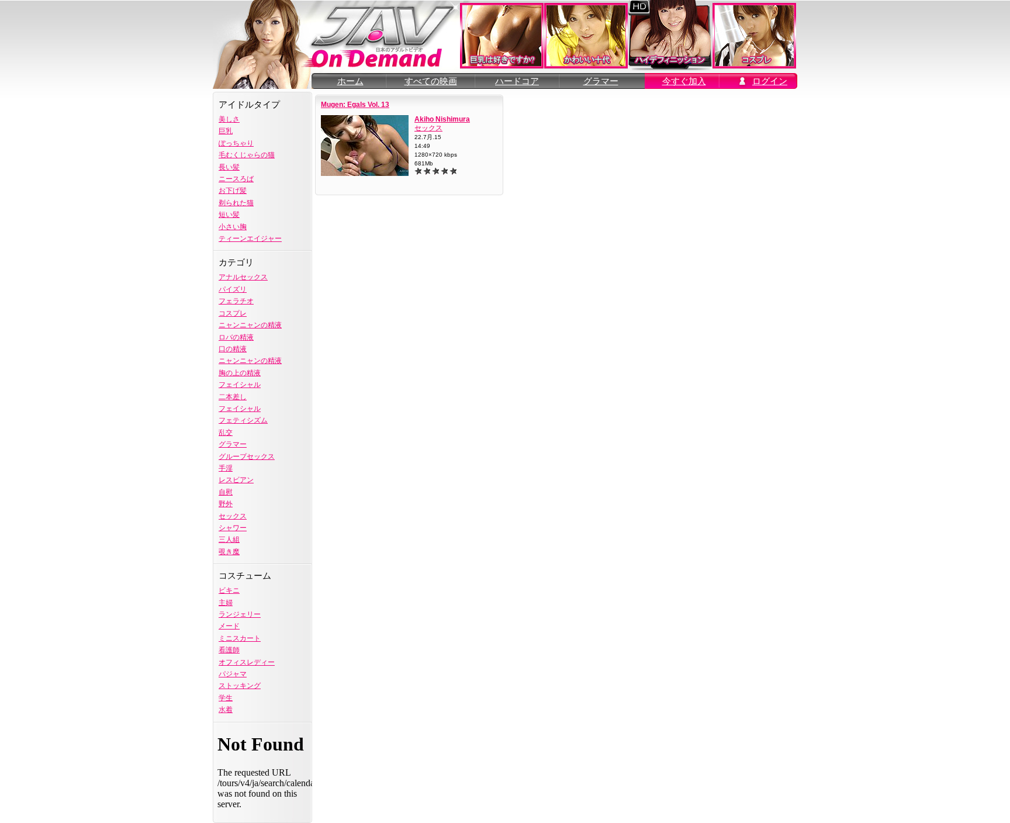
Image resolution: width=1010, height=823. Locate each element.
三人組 (229, 539)
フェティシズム (243, 420)
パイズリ (233, 289)
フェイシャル (240, 385)
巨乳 (226, 131)
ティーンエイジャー (250, 238)
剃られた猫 (236, 203)
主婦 (226, 603)
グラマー (600, 81)
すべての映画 (430, 81)
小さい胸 (233, 227)
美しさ (229, 119)
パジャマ (233, 674)
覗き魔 (229, 552)
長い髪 (229, 167)
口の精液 (233, 349)
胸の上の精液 (240, 373)
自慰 (226, 492)
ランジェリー (240, 614)
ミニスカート (240, 638)
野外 (226, 504)
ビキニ (229, 590)
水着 (226, 710)
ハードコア (517, 81)
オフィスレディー (247, 662)
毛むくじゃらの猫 (247, 155)
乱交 (226, 432)
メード (229, 626)
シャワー (233, 528)
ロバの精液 (236, 337)
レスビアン (236, 480)
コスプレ (233, 313)
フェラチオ (236, 301)
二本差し (233, 397)
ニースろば (236, 179)
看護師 (229, 650)
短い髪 (229, 214)
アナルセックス (243, 277)
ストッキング (240, 686)
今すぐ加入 (684, 81)
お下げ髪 (233, 190)
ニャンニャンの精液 (250, 325)
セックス (233, 516)
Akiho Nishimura (442, 119)
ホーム (350, 81)
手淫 (226, 468)
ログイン (769, 81)
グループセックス (247, 456)
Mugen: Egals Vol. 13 (355, 105)
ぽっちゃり (236, 143)
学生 (226, 698)
